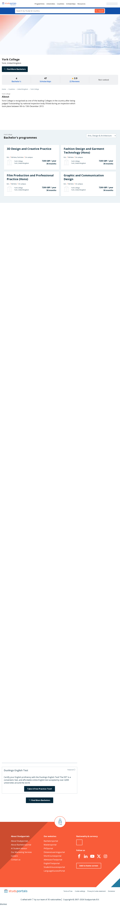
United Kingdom (22, 89)
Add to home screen (88, 865)
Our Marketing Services (21, 852)
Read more (80, 666)
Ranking (32, 223)
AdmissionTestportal (53, 859)
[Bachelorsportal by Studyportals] (9, 4)
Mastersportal (50, 844)
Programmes (40, 4)
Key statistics (30, 217)
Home (4, 89)
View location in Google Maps (59, 634)
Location (32, 239)
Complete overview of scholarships (62, 401)
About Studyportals (19, 841)
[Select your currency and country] (79, 842)
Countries (60, 4)
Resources (81, 4)
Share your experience (93, 753)
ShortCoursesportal (52, 856)
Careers (32, 234)
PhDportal (48, 848)
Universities (50, 4)
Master (54, 334)
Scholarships (71, 4)
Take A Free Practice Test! (39, 789)
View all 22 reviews (52, 677)
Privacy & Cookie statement (96, 891)
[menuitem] (39, 3)
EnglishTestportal (52, 863)
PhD (62, 334)
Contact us (15, 859)
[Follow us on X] (99, 856)
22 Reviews (74, 81)
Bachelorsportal (51, 841)
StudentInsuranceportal (54, 867)
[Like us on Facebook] (79, 856)
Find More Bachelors (16, 69)
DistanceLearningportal (54, 852)
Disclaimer (111, 891)
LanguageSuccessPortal (54, 871)
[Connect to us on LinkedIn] (85, 856)
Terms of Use (68, 891)
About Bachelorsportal (21, 844)
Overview (32, 211)
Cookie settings (80, 891)
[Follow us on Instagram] (105, 856)
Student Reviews (28, 245)
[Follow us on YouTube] (92, 856)
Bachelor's (16, 81)
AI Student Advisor (19, 848)
